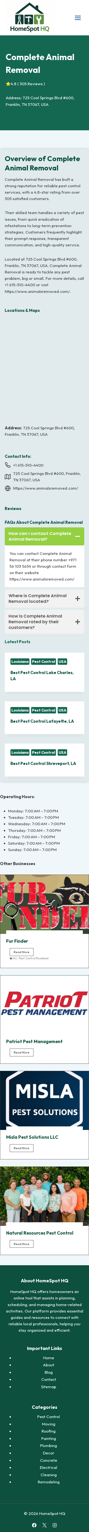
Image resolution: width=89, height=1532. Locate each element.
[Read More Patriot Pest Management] (44, 1005)
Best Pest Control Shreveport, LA (43, 763)
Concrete (48, 1460)
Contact (48, 1379)
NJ (15, 958)
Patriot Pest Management (34, 1041)
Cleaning (49, 1474)
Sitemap (48, 1386)
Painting (48, 1438)
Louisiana (19, 661)
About (48, 1364)
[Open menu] (77, 18)
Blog (49, 1372)
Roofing (49, 1431)
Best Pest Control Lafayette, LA (42, 721)
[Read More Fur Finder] (44, 904)
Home (48, 1357)
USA (62, 661)
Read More (23, 953)
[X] (44, 1525)
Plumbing (48, 1445)
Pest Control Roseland (33, 958)
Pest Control (43, 661)
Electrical (48, 1467)
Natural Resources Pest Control (39, 1233)
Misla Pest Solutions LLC (32, 1137)
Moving (48, 1423)
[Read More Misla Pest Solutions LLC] (44, 1100)
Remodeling (49, 1481)
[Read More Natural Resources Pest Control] (44, 1196)
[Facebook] (34, 1525)
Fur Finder (17, 941)
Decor (48, 1452)
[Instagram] (54, 1525)
